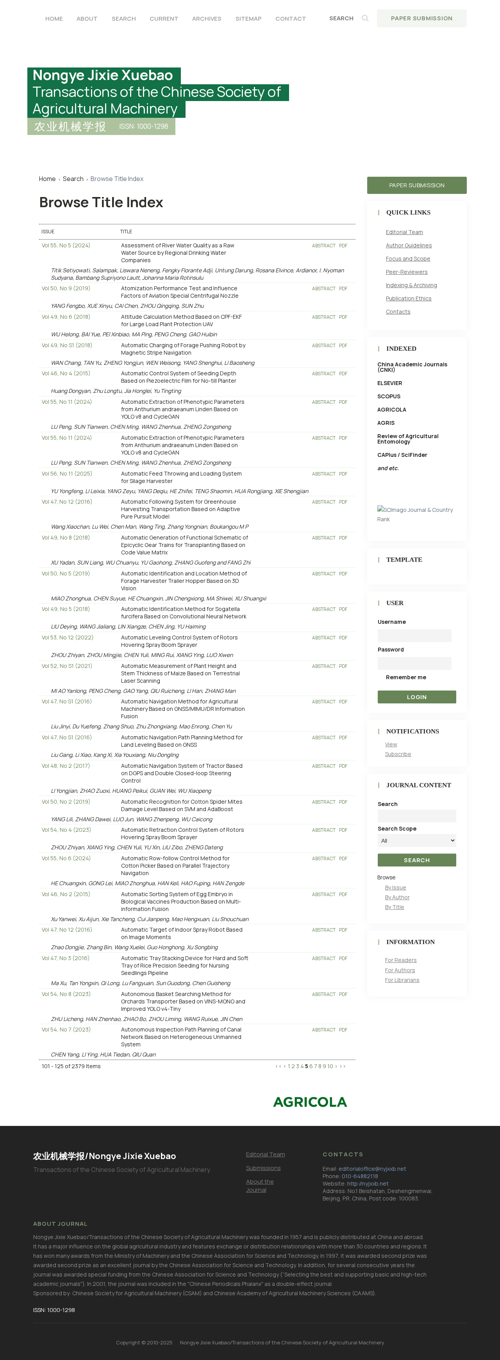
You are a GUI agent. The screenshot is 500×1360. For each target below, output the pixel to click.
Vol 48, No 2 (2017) (66, 765)
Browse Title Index (117, 178)
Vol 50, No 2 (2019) (66, 801)
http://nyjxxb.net (368, 1183)
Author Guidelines (409, 245)
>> (342, 1066)
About (87, 18)
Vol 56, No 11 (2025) (67, 473)
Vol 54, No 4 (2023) (66, 829)
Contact (290, 18)
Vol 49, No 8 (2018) (66, 537)
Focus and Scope (408, 258)
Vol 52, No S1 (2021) (67, 665)
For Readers (401, 960)
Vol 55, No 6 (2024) (66, 858)
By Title (394, 907)
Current (164, 18)
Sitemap (249, 18)
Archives (206, 18)
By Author (397, 897)
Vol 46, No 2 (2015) (66, 894)
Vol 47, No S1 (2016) (67, 701)
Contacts (398, 311)
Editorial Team (404, 232)
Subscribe (398, 754)
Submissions (263, 1168)
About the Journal (260, 1185)
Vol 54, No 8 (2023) (66, 994)
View (391, 744)
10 (330, 1066)
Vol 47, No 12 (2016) (67, 501)
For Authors (400, 970)
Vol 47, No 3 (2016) (66, 958)
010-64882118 (360, 1176)
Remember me (406, 677)
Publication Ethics (409, 298)
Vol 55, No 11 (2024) (67, 401)
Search (124, 18)
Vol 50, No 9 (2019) (66, 288)
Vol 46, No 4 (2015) (66, 373)
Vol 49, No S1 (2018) (67, 345)
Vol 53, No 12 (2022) (68, 637)
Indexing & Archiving (411, 285)
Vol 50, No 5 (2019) (66, 573)
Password (391, 649)
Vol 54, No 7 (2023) (66, 1029)
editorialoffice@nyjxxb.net (372, 1168)
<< (278, 1066)
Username (392, 621)
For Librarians (402, 980)
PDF (343, 245)
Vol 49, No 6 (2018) (66, 316)
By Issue (395, 887)
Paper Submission (422, 18)
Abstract (324, 245)
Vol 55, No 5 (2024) (66, 245)
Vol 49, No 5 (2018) (66, 609)
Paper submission (417, 185)
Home (54, 18)
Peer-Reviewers (407, 271)
